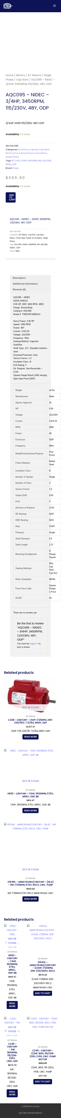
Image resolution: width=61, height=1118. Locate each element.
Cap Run (33, 149)
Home (9, 75)
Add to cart (12, 197)
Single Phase (12, 156)
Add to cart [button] (42, 993)
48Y (40, 160)
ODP (14, 164)
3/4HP (24, 160)
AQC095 (47, 160)
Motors (20, 75)
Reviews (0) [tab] (19, 289)
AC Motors (34, 75)
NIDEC (9, 164)
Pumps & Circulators (36, 153)
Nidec (16, 168)
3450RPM (32, 160)
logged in (34, 643)
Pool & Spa (19, 153)
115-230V (15, 160)
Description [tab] (19, 278)
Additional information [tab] (25, 284)
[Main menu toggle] (54, 5)
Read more (30, 736)
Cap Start (22, 79)
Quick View (30, 710)
